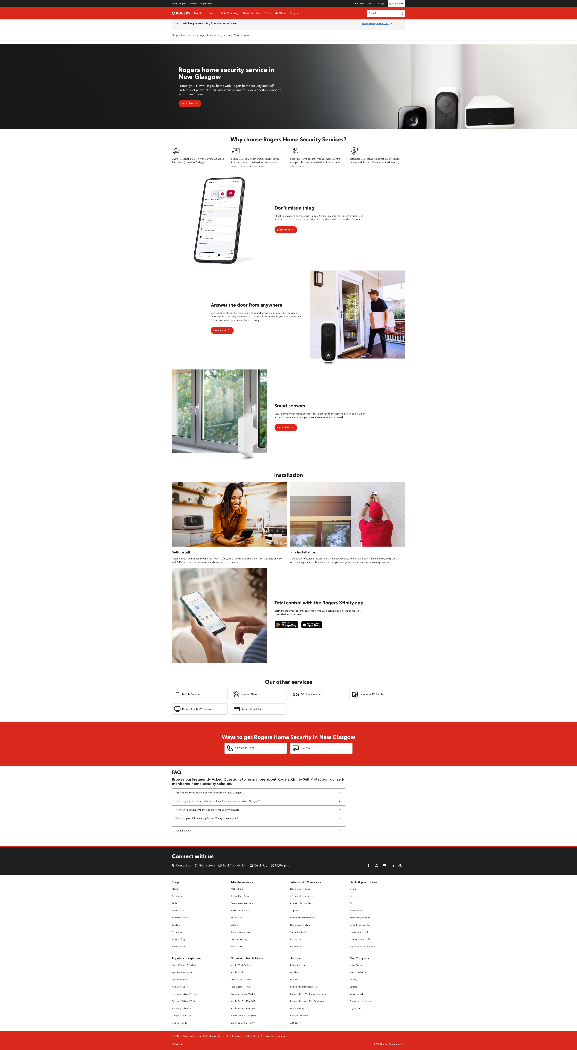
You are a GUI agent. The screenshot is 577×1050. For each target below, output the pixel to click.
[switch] (382, 3)
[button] (371, 3)
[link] (179, 3)
